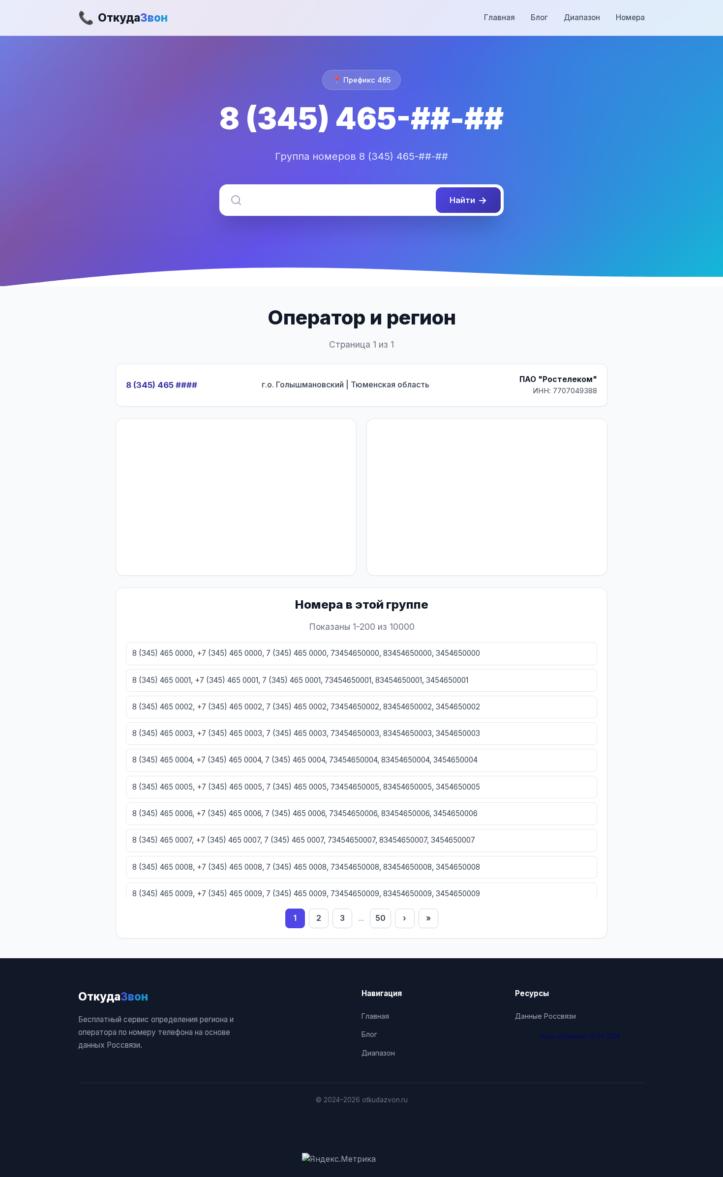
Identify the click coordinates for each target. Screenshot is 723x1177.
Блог (539, 17)
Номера (630, 17)
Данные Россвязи (545, 1016)
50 (380, 918)
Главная (499, 17)
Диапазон (582, 17)
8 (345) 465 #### (161, 385)
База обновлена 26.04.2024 (580, 1036)
